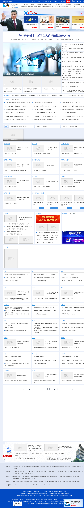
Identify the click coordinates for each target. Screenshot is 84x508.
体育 (61, 4)
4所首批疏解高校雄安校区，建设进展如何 (43, 119)
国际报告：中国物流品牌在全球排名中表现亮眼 (45, 106)
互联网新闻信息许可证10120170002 (19, 499)
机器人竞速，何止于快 (10, 153)
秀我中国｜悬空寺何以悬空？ (69, 314)
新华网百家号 (79, 466)
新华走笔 (51, 239)
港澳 (40, 4)
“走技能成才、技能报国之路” (78, 24)
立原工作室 (70, 208)
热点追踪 (34, 176)
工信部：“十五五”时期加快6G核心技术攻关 (72, 281)
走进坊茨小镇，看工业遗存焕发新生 (70, 347)
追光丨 (7, 234)
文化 (64, 4)
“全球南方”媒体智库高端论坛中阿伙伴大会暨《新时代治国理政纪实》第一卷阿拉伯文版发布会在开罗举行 (35, 448)
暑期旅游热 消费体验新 (39, 356)
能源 (58, 6)
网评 (38, 4)
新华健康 (63, 176)
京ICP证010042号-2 (48, 501)
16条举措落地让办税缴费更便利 (41, 314)
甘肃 (79, 471)
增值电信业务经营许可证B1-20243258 (35, 499)
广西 (58, 471)
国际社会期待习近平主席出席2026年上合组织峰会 (68, 39)
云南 (71, 471)
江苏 (32, 471)
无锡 (28, 473)
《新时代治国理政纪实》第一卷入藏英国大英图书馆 (18, 102)
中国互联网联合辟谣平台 (52, 476)
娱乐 (64, 6)
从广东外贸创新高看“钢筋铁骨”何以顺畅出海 (15, 170)
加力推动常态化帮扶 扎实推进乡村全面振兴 (16, 106)
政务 (79, 4)
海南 (61, 471)
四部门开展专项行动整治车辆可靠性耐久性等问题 (17, 116)
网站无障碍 (63, 1)
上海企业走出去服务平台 (30, 478)
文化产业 (63, 304)
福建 (40, 471)
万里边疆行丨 (37, 116)
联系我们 (28, 495)
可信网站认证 (60, 503)
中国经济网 (40, 481)
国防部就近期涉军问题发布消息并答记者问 (15, 109)
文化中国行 (45, 235)
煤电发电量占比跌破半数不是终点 (13, 356)
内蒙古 (19, 473)
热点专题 (38, 213)
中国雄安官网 (43, 476)
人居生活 (29, 6)
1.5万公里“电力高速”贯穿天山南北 (48, 116)
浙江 (34, 471)
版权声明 (35, 495)
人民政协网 (73, 481)
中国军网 (63, 481)
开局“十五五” (40, 232)
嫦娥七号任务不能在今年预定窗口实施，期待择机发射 (66, 203)
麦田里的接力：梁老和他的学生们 (70, 330)
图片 (77, 4)
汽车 (24, 6)
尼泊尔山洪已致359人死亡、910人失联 (71, 102)
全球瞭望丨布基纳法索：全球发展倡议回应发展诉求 (18, 224)
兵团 (26, 473)
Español (15, 389)
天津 (16, 471)
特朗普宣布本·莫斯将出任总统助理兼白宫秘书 (39, 95)
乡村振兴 (44, 6)
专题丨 (63, 69)
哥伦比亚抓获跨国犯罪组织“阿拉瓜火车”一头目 (72, 116)
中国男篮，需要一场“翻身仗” (15, 234)
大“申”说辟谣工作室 (54, 208)
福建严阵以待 (68, 75)
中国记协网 (60, 476)
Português (71, 389)
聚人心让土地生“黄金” (51, 113)
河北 (19, 471)
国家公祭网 (65, 476)
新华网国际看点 (65, 143)
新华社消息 (40, 239)
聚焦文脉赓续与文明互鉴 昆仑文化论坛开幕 (25, 458)
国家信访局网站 (15, 478)
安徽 (37, 471)
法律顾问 (39, 495)
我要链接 (31, 495)
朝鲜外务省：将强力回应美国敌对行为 (70, 119)
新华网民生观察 (8, 176)
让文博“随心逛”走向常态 (10, 187)
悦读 (68, 6)
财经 (35, 4)
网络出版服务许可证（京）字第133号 (35, 501)
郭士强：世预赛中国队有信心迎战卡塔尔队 (72, 380)
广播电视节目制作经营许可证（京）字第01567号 (53, 499)
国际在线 (21, 481)
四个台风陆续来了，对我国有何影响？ (43, 153)
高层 (27, 4)
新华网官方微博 (35, 466)
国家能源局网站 (76, 476)
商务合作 (43, 495)
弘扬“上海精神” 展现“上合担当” (48, 39)
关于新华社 (33, 1)
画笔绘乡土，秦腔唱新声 (42, 126)
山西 (21, 471)
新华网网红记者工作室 (38, 193)
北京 (13, 471)
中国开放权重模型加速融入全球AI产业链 (43, 102)
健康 (68, 4)
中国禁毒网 (22, 478)
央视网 (30, 481)
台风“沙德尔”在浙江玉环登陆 (72, 73)
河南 (47, 471)
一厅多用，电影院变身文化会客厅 (70, 170)
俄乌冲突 (45, 242)
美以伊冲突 (50, 242)
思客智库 (45, 4)
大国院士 (56, 235)
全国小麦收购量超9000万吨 (11, 327)
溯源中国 (50, 6)
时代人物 (51, 235)
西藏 (74, 471)
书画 (66, 4)
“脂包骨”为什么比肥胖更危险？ (69, 187)
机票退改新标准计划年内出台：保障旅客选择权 (45, 360)
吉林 (26, 471)
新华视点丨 (8, 231)
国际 (33, 4)
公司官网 (13, 5)
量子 (59, 4)
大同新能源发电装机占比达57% (12, 360)
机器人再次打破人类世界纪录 (12, 347)
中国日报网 (26, 481)
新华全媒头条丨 (21, 217)
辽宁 (24, 471)
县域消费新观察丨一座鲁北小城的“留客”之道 (72, 327)
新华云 (52, 495)
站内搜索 (79, 1)
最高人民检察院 (49, 485)
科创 (57, 4)
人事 (31, 4)
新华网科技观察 (36, 160)
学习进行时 (23, 4)
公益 (70, 6)
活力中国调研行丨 (28, 89)
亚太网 (77, 6)
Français (23, 389)
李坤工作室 (42, 208)
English (8, 389)
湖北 (50, 471)
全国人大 (20, 485)
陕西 (76, 471)
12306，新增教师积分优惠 (40, 281)
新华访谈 (34, 143)
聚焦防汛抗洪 (54, 237)
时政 (29, 4)
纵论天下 (39, 242)
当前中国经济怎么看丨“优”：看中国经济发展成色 (19, 74)
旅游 (55, 6)
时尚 (66, 6)
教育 (52, 4)
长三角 (31, 473)
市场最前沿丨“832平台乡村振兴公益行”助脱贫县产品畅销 (19, 226)
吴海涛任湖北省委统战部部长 (12, 281)
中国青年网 (35, 481)
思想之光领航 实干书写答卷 (46, 24)
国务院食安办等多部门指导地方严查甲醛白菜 (15, 330)
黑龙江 (22, 473)
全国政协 (29, 485)
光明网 (59, 481)
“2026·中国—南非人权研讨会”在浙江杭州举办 (16, 119)
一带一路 (73, 6)
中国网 (17, 481)
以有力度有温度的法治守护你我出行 (19, 126)
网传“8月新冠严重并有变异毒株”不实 (47, 310)
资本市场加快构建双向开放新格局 (70, 356)
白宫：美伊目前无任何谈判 (71, 90)
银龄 (47, 6)
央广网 (55, 481)
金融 (22, 6)
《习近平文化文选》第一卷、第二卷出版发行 (72, 44)
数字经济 (36, 6)
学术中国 (40, 6)
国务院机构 (24, 485)
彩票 (62, 6)
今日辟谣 (36, 310)
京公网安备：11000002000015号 (36, 503)
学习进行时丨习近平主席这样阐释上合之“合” (45, 35)
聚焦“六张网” (47, 232)
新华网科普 (7, 193)
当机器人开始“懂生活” (50, 165)
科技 (55, 4)
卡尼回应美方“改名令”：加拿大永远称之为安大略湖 (64, 95)
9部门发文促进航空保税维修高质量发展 (15, 113)
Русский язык (39, 389)
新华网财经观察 (8, 160)
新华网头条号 (73, 466)
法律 (81, 4)
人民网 (13, 481)
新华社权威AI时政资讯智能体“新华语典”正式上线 (56, 454)
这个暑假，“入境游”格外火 (51, 181)
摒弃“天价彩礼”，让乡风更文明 (44, 109)
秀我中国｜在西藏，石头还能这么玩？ (71, 310)
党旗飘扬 (39, 235)
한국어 (56, 389)
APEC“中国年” (54, 232)
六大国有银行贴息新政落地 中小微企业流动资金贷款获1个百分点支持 (23, 292)
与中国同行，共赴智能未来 (40, 170)
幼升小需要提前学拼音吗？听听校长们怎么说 (44, 274)
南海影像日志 (47, 237)
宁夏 (13, 473)
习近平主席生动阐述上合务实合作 (18, 39)
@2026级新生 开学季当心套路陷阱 (42, 187)
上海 (29, 471)
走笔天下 (56, 239)
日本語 (48, 389)
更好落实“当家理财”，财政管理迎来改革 (71, 62)
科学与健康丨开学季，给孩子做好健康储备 (44, 277)
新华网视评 (7, 143)
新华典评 (46, 239)
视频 (75, 4)
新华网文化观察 (65, 160)
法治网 (78, 481)
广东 (55, 471)
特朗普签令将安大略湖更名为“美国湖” (70, 109)
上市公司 (80, 6)
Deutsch (63, 389)
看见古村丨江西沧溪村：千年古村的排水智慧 (16, 229)
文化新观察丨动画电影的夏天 (50, 89)
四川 (66, 471)
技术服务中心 (48, 495)
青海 (82, 471)
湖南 (53, 471)
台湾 (42, 4)
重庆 (63, 471)
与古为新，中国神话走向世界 (70, 126)
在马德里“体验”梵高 (21, 375)
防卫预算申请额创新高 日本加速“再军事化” (72, 153)
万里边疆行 (40, 237)
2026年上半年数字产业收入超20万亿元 (71, 277)
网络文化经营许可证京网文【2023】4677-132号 (18, 501)
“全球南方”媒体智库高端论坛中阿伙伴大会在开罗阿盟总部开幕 (65, 447)
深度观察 (6, 213)
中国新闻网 (68, 481)
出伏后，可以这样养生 (67, 298)
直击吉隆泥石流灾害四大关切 (72, 69)
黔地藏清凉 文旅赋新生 (16, 231)
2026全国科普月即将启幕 (68, 274)
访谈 (73, 4)
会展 (60, 6)
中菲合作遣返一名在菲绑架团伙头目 (70, 86)
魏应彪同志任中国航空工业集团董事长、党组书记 (16, 274)
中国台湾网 (46, 481)
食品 (26, 6)
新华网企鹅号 (15, 468)
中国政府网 (14, 476)
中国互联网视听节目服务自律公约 (50, 503)
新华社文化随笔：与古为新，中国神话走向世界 (16, 380)
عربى (30, 389)
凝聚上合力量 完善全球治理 (33, 39)
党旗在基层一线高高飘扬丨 (40, 113)
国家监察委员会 (35, 485)
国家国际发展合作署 (35, 476)
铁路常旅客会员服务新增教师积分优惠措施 (44, 307)
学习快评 (35, 27)
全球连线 (49, 4)
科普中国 (70, 476)
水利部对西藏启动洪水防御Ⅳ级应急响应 (71, 71)
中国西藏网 (51, 481)
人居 (33, 337)
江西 (42, 471)
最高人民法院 (42, 485)
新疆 (16, 473)
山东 (45, 471)
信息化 (32, 6)
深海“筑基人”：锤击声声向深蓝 (11, 139)
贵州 (68, 471)
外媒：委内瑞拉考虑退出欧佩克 (19, 95)
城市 (53, 6)
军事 (70, 4)
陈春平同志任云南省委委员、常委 (13, 277)
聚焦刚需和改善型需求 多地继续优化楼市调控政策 (45, 347)
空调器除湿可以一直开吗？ (11, 203)
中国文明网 (20, 476)
